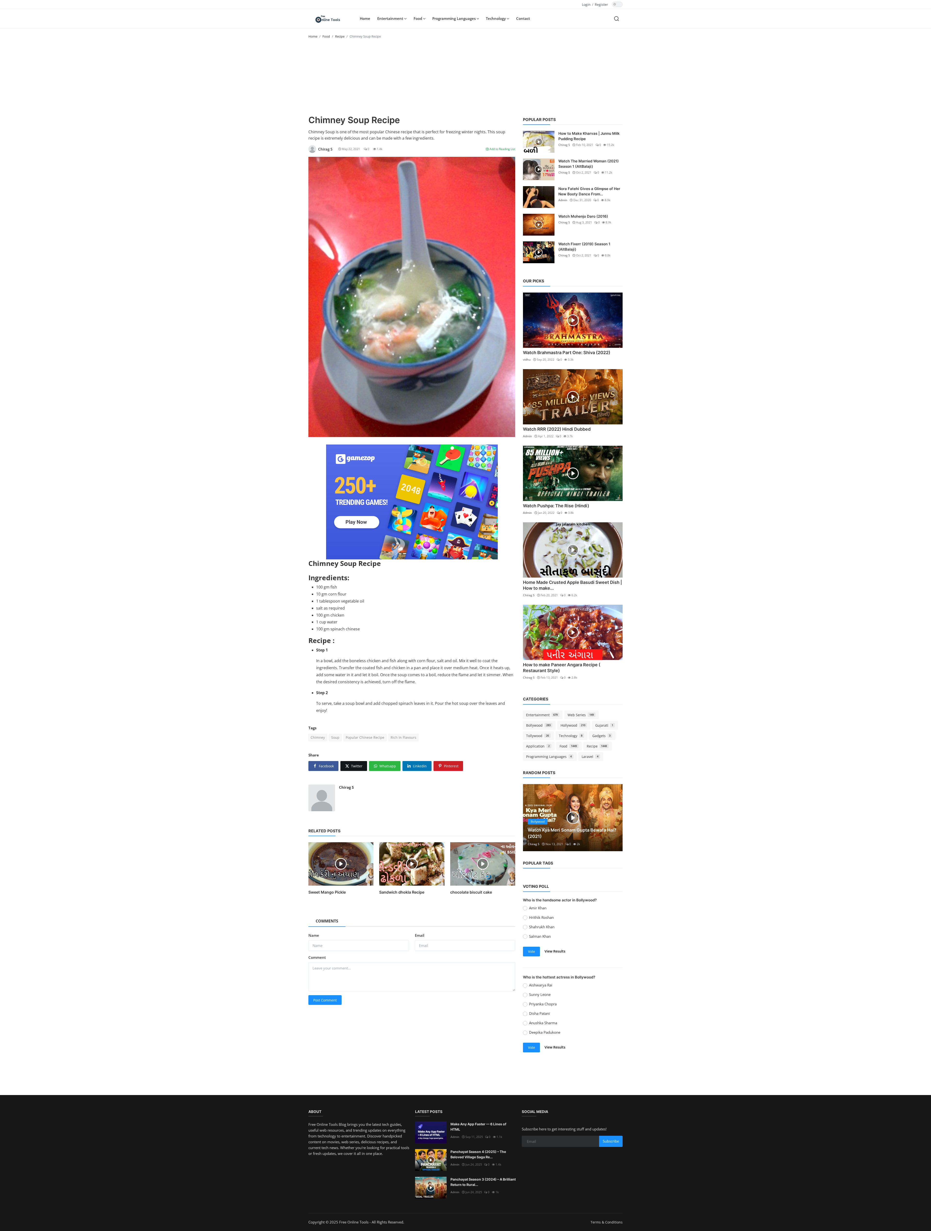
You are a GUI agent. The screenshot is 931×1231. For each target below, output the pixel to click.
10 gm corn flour (331, 594)
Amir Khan (537, 907)
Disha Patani (539, 1013)
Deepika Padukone (544, 1032)
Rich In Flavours (403, 737)
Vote (531, 951)
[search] (616, 18)
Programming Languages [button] (454, 18)
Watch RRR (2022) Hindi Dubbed (557, 429)
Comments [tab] (327, 921)
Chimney (318, 737)
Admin (562, 200)
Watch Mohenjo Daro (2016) (583, 216)
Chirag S (346, 787)
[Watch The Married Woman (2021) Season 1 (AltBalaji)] (538, 169)
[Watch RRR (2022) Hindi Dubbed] (573, 396)
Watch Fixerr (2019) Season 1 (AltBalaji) (584, 247)
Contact (523, 18)
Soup (335, 737)
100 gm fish (326, 587)
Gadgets (601, 735)
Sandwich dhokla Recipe (401, 892)
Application (538, 746)
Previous (532, 817)
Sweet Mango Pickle (327, 892)
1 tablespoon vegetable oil (340, 601)
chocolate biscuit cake (471, 892)
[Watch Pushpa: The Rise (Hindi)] (573, 473)
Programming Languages (549, 756)
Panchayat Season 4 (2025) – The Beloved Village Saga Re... (478, 1154)
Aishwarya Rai (540, 985)
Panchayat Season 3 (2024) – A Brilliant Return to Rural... (483, 1182)
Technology (570, 735)
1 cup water (326, 622)
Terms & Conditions (607, 1222)
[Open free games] (412, 502)
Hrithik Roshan (541, 917)
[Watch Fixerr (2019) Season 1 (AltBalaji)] (538, 252)
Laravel (590, 756)
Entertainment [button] (390, 18)
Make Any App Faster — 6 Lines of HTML (478, 1126)
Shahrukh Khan (541, 926)
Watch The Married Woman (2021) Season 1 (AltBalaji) (588, 164)
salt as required (330, 608)
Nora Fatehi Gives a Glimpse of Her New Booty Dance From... (589, 191)
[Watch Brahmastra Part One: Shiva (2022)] (573, 320)
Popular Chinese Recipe (365, 737)
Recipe (340, 36)
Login (586, 4)
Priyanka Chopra (543, 1003)
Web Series (581, 715)
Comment (317, 957)
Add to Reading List (502, 149)
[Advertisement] (465, 78)
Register (601, 4)
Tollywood (537, 735)
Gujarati (604, 725)
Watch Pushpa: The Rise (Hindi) (556, 505)
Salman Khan (540, 936)
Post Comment (325, 1000)
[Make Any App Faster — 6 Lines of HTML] (431, 1132)
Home (365, 18)
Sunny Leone (540, 994)
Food (326, 36)
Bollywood (538, 725)
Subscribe (611, 1141)
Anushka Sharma (543, 1022)
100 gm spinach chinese (338, 629)
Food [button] (418, 18)
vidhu (527, 359)
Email (419, 935)
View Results (555, 951)
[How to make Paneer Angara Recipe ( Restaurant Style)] (573, 632)
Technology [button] (496, 18)
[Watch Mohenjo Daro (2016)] (538, 225)
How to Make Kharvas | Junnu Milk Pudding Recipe (589, 136)
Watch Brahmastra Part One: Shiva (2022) (566, 352)
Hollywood (573, 725)
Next (613, 817)
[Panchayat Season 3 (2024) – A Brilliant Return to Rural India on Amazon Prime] (431, 1188)
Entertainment (542, 715)
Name (313, 935)
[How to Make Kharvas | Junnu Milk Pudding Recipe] (538, 142)
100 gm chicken (330, 615)
